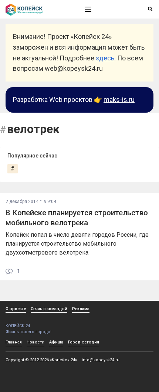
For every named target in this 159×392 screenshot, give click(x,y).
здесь (105, 58)
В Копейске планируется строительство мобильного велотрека (77, 217)
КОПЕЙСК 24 (18, 325)
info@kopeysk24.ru (100, 360)
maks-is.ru (119, 99)
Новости (35, 342)
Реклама (80, 308)
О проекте (16, 308)
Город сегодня (83, 342)
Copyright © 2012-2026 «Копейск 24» (41, 360)
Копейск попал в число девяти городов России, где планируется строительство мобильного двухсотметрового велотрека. (77, 243)
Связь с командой (49, 308)
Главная (14, 342)
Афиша (56, 342)
